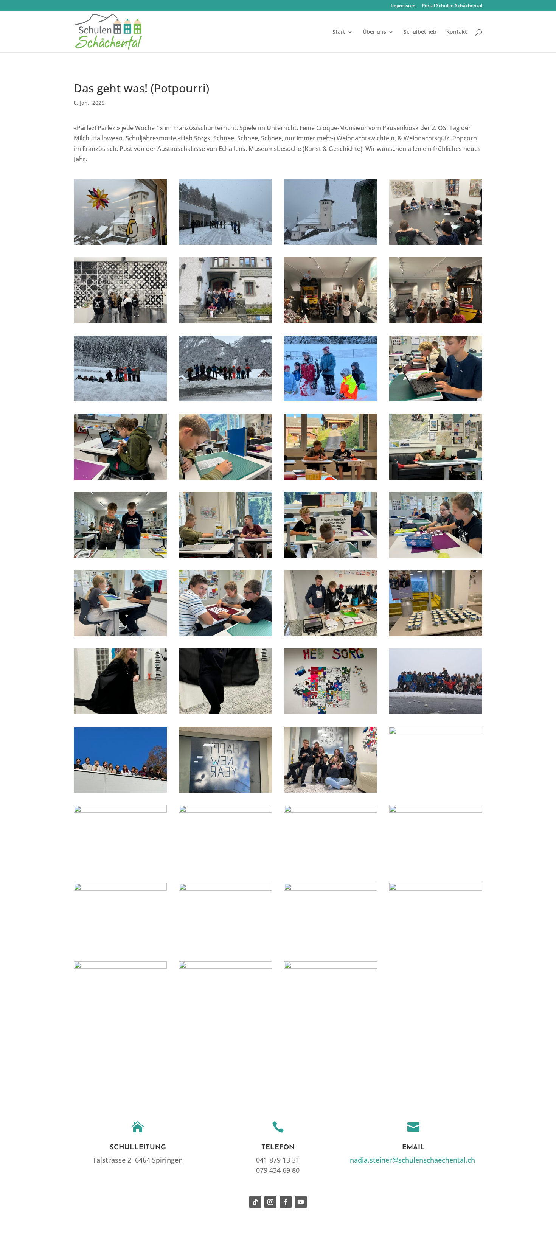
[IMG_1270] (330, 636)
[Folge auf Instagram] (270, 1202)
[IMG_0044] (330, 558)
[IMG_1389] (330, 714)
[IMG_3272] (120, 323)
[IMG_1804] (435, 714)
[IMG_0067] (225, 636)
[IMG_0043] (225, 558)
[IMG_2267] (225, 949)
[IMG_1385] (225, 714)
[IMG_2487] (225, 1027)
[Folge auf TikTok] (255, 1202)
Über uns (374, 32)
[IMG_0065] (120, 636)
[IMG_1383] (120, 714)
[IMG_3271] (435, 245)
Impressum (403, 6)
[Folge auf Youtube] (301, 1202)
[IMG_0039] (225, 480)
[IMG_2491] (330, 1027)
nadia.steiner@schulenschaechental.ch (412, 1159)
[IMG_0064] (435, 558)
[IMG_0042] (120, 558)
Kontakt (456, 32)
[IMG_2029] (225, 871)
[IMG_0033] (120, 480)
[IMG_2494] (120, 245)
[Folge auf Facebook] (286, 1202)
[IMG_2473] (120, 1027)
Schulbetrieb (420, 32)
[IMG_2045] (120, 949)
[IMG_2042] (435, 871)
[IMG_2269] (330, 949)
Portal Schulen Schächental (452, 6)
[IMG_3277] (120, 401)
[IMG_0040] (330, 480)
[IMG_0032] (435, 401)
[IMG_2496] (330, 245)
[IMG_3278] (225, 401)
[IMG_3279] (330, 401)
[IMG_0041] (435, 480)
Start (338, 32)
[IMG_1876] (225, 792)
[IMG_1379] (435, 636)
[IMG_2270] (435, 949)
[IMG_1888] (330, 792)
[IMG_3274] (225, 323)
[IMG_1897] (435, 792)
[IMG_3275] (330, 323)
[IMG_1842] (120, 792)
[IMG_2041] (330, 871)
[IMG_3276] (435, 323)
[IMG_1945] (120, 871)
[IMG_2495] (225, 245)
